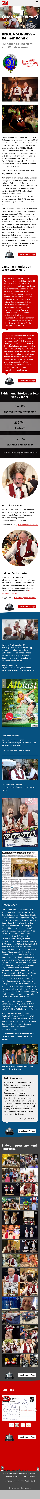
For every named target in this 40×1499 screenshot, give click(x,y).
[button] (36, 2)
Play (3, 131)
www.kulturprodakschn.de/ (25, 598)
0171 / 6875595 (13, 1481)
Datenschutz (14, 1488)
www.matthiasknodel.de (28, 525)
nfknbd (29, 1481)
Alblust (7, 740)
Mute (33, 131)
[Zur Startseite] (5, 3)
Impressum (26, 1488)
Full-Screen (36, 131)
